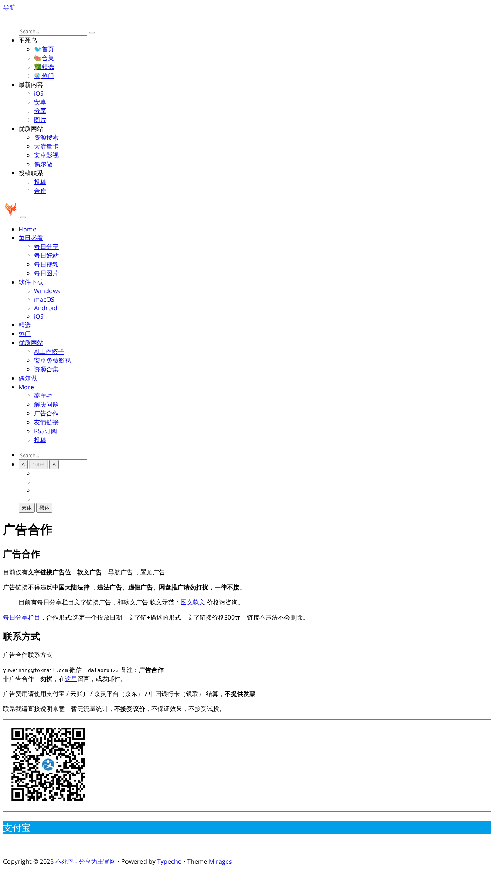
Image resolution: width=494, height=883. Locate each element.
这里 (71, 678)
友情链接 (46, 422)
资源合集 (46, 369)
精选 (25, 325)
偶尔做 (43, 164)
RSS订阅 (45, 431)
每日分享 (46, 246)
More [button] (26, 387)
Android (46, 308)
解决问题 (46, 404)
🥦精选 (44, 66)
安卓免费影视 (52, 360)
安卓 (40, 102)
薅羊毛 (43, 395)
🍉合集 (44, 58)
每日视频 (46, 264)
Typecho (169, 861)
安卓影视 (46, 155)
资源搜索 (46, 137)
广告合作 (46, 413)
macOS (44, 299)
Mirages (220, 861)
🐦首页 (44, 49)
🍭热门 (44, 75)
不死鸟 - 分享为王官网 (85, 861)
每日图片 (46, 273)
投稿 (40, 181)
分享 (40, 110)
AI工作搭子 (49, 351)
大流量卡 (46, 146)
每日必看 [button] (31, 237)
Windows (47, 291)
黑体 (44, 507)
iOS (39, 93)
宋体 (27, 507)
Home (27, 229)
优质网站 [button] (31, 342)
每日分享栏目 (21, 617)
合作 (40, 190)
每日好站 (46, 255)
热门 (25, 333)
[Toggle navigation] (23, 217)
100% (38, 464)
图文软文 (193, 602)
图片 (40, 119)
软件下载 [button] (31, 282)
